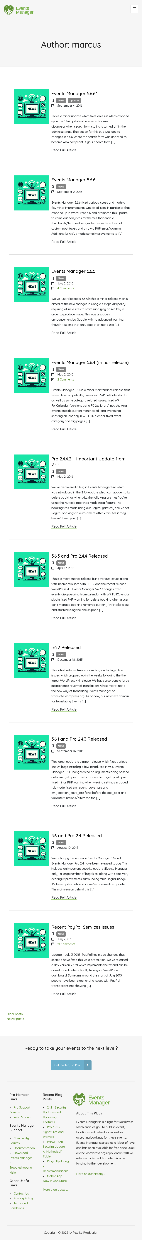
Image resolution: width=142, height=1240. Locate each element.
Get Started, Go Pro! (67, 1065)
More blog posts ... (55, 1189)
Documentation (24, 1148)
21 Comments (66, 944)
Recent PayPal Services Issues (82, 927)
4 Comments (65, 288)
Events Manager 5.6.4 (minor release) (90, 362)
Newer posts (15, 1019)
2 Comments (65, 379)
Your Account (23, 1117)
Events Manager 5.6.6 (73, 179)
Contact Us (21, 1193)
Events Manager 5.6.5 (73, 271)
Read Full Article (64, 150)
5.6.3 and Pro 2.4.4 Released (79, 556)
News (61, 100)
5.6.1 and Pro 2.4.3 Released (79, 739)
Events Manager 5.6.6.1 (74, 93)
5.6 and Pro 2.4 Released (76, 835)
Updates (74, 100)
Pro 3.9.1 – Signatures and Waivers (53, 1132)
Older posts (15, 1014)
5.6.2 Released (66, 647)
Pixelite (77, 1232)
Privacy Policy (23, 1198)
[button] (134, 9)
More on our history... (90, 1174)
